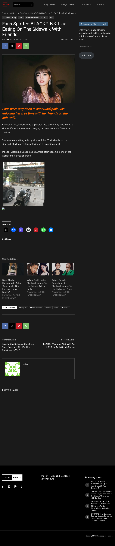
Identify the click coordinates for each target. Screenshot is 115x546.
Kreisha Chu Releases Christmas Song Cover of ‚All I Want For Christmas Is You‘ (18, 347)
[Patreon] (15, 486)
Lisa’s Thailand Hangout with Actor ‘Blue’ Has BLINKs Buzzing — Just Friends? (11, 286)
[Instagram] (9, 486)
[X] (12, 46)
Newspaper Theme (104, 536)
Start (4, 13)
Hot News (13, 13)
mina (8, 39)
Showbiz (44, 17)
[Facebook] (5, 46)
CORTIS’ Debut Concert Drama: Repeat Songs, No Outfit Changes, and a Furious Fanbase (101, 517)
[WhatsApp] (26, 46)
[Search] (31, 4)
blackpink (23, 308)
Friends (48, 308)
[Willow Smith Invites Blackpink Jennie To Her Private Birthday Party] (38, 269)
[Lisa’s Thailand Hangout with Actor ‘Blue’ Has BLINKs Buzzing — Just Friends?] (13, 269)
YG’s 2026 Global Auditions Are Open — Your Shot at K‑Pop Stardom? (100, 484)
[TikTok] (21, 486)
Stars (51, 17)
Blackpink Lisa (36, 308)
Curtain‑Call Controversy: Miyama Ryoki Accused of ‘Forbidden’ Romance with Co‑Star (101, 494)
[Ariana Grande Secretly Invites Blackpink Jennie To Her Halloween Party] (63, 269)
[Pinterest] (19, 46)
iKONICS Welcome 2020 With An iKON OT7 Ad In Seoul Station (59, 345)
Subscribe (86, 55)
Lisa (56, 308)
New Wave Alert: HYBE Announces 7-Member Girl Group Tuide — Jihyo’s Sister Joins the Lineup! (100, 506)
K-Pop (14, 17)
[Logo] (6, 4)
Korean (21, 17)
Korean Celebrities (32, 17)
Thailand (64, 308)
